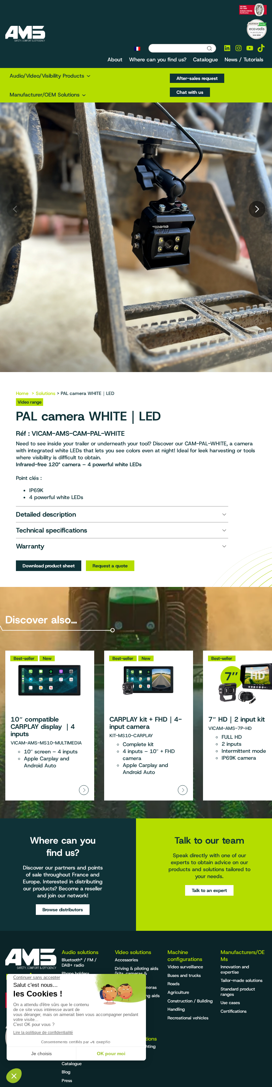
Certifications (233, 1011)
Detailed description (46, 514)
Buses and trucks (184, 975)
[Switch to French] (137, 48)
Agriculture (178, 992)
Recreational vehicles (188, 1018)
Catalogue (72, 1063)
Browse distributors (62, 910)
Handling (176, 1009)
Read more (49, 725)
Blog (66, 1072)
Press (67, 1080)
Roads (173, 984)
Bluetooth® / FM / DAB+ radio (79, 962)
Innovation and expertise (235, 969)
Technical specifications (51, 530)
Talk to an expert (209, 890)
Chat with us (189, 92)
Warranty (30, 546)
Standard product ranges (238, 991)
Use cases (230, 1002)
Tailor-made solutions (241, 980)
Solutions (45, 393)
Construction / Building (190, 1001)
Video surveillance (185, 967)
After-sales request (197, 78)
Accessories (126, 960)
